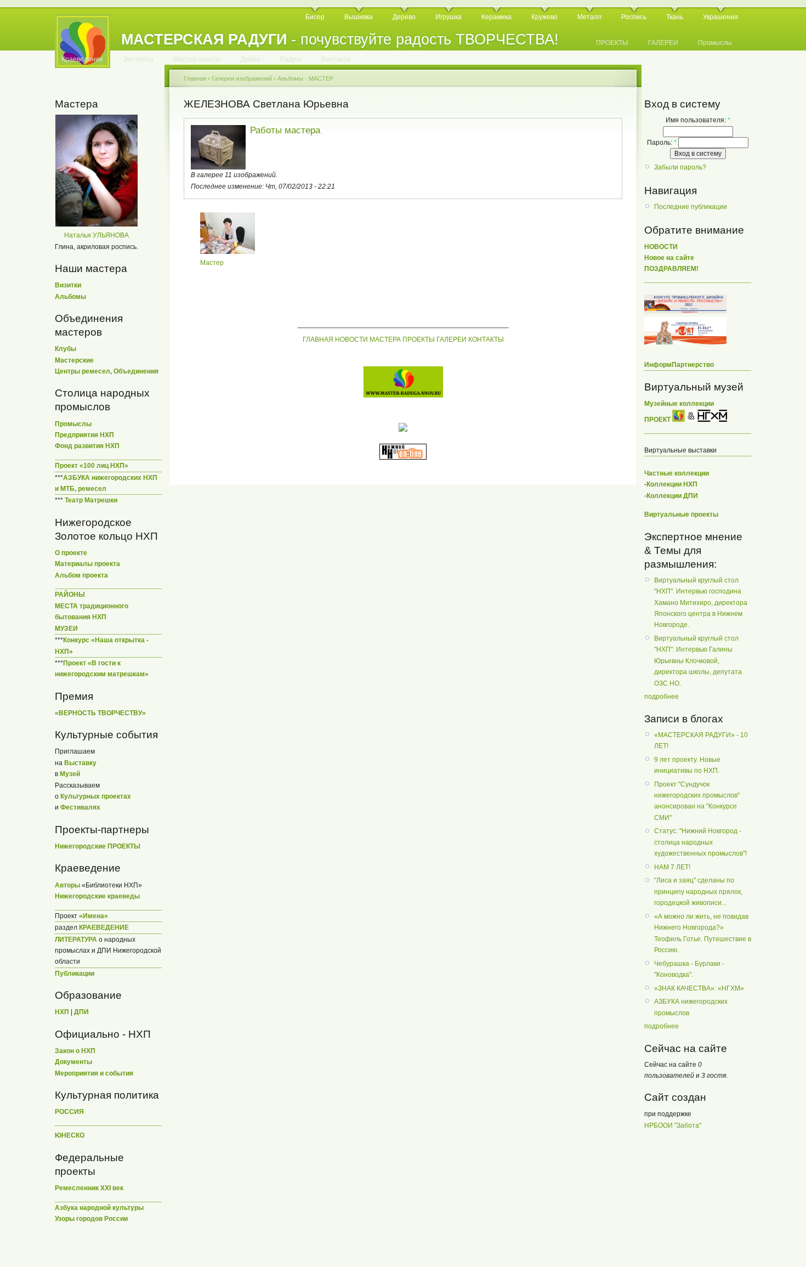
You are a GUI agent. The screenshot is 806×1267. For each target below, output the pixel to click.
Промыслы (715, 43)
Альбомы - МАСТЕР (305, 78)
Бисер (315, 17)
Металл (589, 17)
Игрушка (448, 17)
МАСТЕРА (385, 339)
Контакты (336, 59)
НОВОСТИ (351, 339)
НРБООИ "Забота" (672, 1125)
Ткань (674, 17)
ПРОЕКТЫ (612, 43)
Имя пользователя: (698, 120)
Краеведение (82, 59)
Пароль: (662, 142)
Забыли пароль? (680, 167)
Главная (195, 78)
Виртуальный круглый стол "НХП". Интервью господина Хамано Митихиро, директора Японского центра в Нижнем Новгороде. (700, 602)
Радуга (291, 59)
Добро (250, 59)
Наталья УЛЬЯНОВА (96, 235)
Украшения (720, 17)
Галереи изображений (242, 78)
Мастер (212, 263)
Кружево (544, 17)
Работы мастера (285, 130)
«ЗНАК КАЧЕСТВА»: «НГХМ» (699, 988)
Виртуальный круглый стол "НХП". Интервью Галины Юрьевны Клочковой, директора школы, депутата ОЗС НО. (698, 661)
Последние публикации (690, 207)
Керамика (496, 17)
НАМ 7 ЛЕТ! (672, 867)
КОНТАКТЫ (486, 339)
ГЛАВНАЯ (318, 339)
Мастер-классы (197, 59)
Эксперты (138, 59)
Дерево (404, 17)
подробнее (661, 696)
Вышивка (358, 17)
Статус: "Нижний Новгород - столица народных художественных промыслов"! (700, 842)
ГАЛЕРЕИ (663, 43)
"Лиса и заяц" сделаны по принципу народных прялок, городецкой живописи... (698, 891)
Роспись (633, 17)
